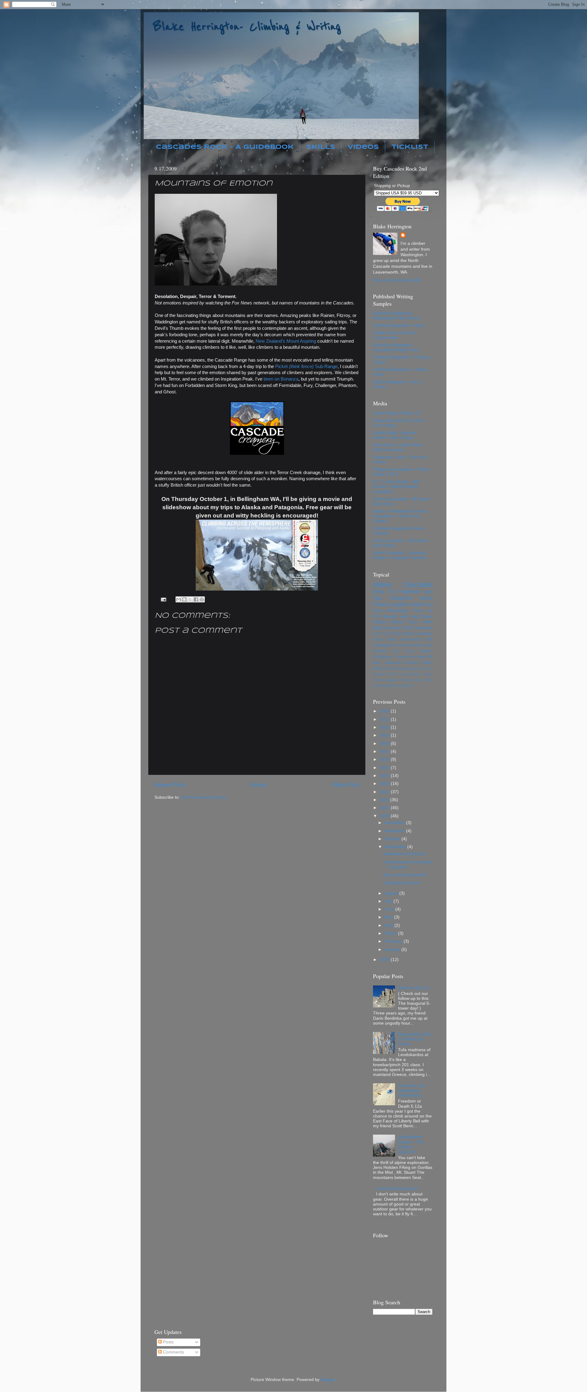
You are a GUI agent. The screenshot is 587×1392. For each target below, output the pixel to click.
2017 (385, 751)
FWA (392, 674)
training (397, 622)
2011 (385, 799)
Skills (320, 147)
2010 (385, 807)
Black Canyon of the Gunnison (403, 627)
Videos (363, 147)
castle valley (423, 680)
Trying (377, 680)
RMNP (417, 604)
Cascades (418, 584)
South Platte (384, 639)
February (394, 941)
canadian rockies (398, 680)
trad (415, 616)
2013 (385, 783)
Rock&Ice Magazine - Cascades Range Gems (396, 347)
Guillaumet (393, 663)
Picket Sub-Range (306, 366)
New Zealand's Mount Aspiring (286, 341)
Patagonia (401, 598)
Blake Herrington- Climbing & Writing (247, 27)
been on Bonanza (281, 379)
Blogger (328, 1379)
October (393, 839)
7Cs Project (392, 634)
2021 (385, 719)
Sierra (428, 674)
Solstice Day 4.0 (413, 987)
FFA (377, 616)
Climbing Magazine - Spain (399, 325)
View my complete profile (397, 280)
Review (411, 663)
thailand (379, 651)
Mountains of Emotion (404, 854)
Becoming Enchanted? (405, 875)
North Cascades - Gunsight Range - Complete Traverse (400, 555)
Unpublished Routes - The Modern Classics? (410, 1144)
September (396, 847)
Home (258, 785)
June (390, 909)
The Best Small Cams (397, 1188)
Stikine (427, 663)
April (389, 925)
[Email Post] (163, 599)
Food (402, 674)
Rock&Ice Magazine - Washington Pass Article (396, 315)
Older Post (345, 785)
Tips (377, 598)
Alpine (382, 584)
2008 (385, 959)
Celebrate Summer (401, 883)
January (393, 949)
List (376, 633)
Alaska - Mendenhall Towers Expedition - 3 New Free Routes (400, 516)
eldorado (414, 645)
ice (430, 610)
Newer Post (169, 785)
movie (426, 598)
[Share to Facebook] (196, 599)
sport (404, 616)
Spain (427, 616)
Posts (168, 1342)
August (392, 893)
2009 (385, 816)
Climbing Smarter (408, 668)
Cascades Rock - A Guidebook (225, 147)
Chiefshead (382, 657)
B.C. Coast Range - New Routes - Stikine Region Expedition (396, 486)
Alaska (379, 622)
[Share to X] (190, 599)
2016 (385, 759)
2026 (385, 711)
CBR (429, 639)
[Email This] (178, 599)
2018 (385, 743)
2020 (385, 727)
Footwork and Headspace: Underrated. (411, 1090)
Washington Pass (405, 610)
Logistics (399, 604)
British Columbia (418, 634)
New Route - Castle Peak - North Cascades (398, 447)
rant (428, 591)
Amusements (410, 639)
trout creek (421, 622)
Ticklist (409, 147)
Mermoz (415, 674)
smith (428, 645)
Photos (380, 604)
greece (378, 685)
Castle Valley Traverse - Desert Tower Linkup (396, 435)
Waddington (383, 645)
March (391, 933)
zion (395, 651)
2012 (385, 792)
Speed (390, 616)
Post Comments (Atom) (203, 797)
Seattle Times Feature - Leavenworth (396, 335)
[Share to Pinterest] (202, 599)
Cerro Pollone (419, 651)
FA (391, 591)
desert (400, 645)
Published (409, 591)
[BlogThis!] (184, 599)
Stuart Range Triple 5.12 (396, 413)
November (395, 831)
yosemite (406, 685)
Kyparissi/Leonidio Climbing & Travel (414, 1039)
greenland (391, 685)
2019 (385, 735)
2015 (385, 767)
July (389, 901)
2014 (385, 775)
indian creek (383, 668)
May (389, 917)
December (395, 822)
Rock (378, 591)
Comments (173, 1352)
